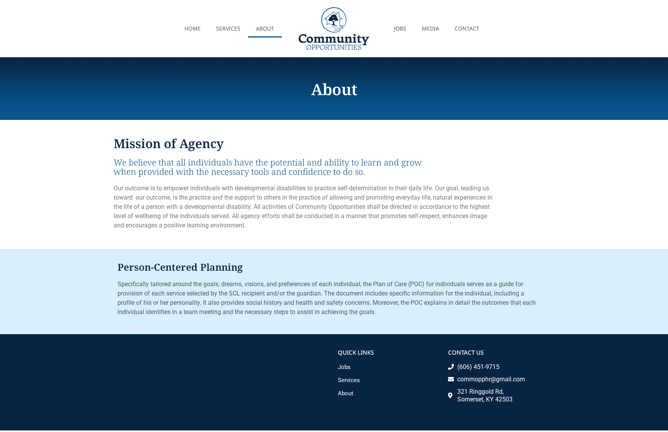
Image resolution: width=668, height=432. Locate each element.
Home (192, 28)
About (265, 28)
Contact (467, 28)
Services (228, 28)
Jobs (400, 28)
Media (430, 28)
